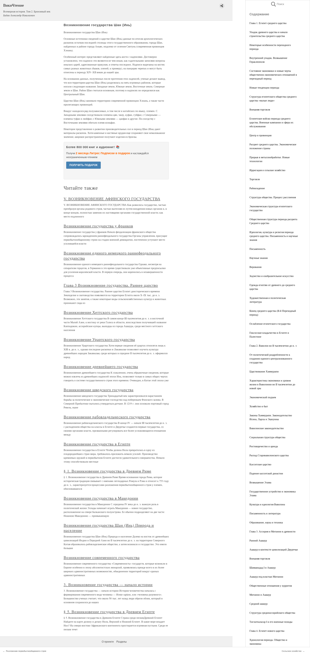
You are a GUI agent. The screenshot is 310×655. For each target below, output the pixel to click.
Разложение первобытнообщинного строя (26, 651)
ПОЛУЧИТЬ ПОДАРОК (83, 165)
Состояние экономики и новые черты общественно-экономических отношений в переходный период (273, 74)
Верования (255, 267)
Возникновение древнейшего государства (101, 366)
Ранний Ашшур (258, 540)
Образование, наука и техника (266, 522)
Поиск (277, 4)
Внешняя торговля (259, 109)
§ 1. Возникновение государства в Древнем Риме (107, 471)
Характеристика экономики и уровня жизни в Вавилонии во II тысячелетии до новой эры (272, 384)
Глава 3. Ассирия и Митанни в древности (272, 531)
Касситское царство (260, 464)
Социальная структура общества (267, 437)
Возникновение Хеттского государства (98, 312)
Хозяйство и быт (258, 406)
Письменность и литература (264, 513)
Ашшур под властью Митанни (266, 576)
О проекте (108, 641)
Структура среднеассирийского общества (272, 612)
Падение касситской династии (266, 473)
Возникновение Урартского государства (99, 339)
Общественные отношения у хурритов (270, 585)
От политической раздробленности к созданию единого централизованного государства (270, 358)
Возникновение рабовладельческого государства (107, 416)
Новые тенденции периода (264, 87)
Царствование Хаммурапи (264, 371)
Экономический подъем (262, 397)
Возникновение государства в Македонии (101, 498)
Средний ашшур (258, 603)
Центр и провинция (260, 135)
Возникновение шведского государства (99, 389)
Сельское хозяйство (291, 651)
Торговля (254, 179)
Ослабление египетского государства (269, 323)
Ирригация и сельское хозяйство (267, 170)
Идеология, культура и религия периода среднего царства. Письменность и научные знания (273, 235)
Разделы (121, 641)
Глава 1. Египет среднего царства (267, 23)
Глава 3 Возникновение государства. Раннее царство (111, 285)
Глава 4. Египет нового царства (266, 630)
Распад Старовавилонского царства (269, 455)
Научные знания (258, 258)
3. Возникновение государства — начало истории (108, 584)
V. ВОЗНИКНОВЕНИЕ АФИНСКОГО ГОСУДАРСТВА (112, 198)
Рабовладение (257, 188)
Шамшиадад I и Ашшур (262, 567)
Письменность (257, 248)
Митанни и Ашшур (260, 594)
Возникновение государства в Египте (97, 443)
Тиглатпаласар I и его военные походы (270, 621)
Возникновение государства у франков (98, 225)
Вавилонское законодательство (266, 428)
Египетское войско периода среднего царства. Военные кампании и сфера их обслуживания (271, 122)
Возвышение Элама (260, 482)
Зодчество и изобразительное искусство (271, 276)
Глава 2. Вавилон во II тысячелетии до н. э (273, 345)
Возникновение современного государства (102, 557)
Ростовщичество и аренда (263, 446)
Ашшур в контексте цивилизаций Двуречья (273, 549)
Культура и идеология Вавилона (267, 504)
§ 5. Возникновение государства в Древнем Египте (109, 611)
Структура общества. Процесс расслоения (272, 197)
